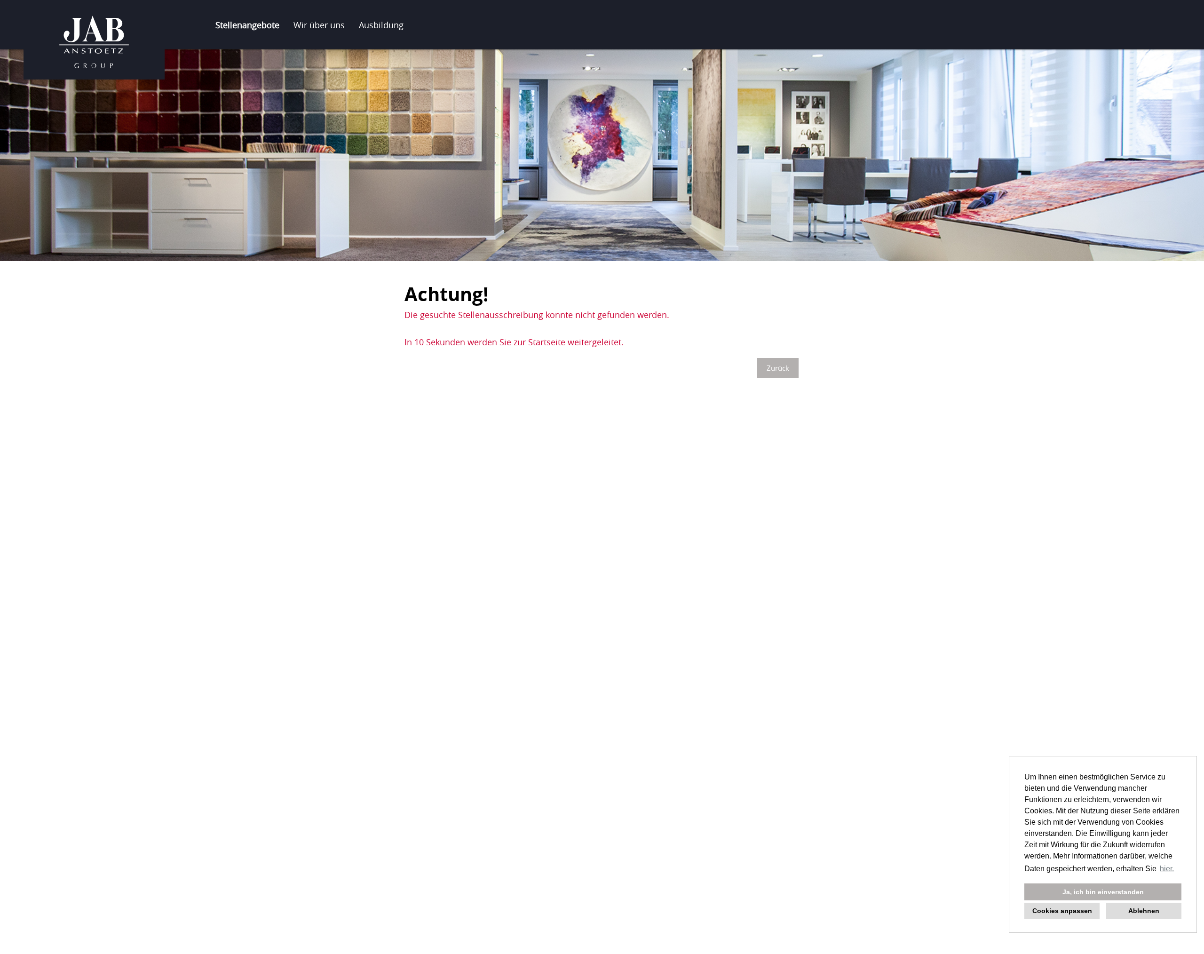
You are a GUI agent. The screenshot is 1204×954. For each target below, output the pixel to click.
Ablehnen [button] (1143, 910)
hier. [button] (1167, 869)
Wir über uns (319, 25)
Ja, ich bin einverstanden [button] (1103, 892)
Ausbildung (381, 25)
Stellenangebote (247, 25)
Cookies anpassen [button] (1062, 910)
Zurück (778, 368)
